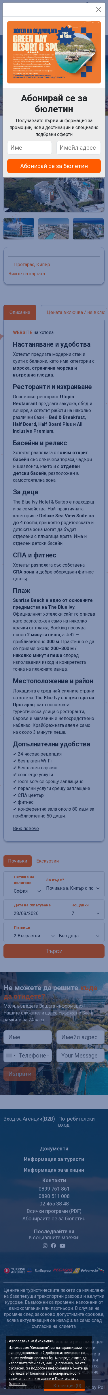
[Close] (98, 9)
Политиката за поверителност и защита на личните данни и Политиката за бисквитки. (45, 1378)
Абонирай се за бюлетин (54, 166)
